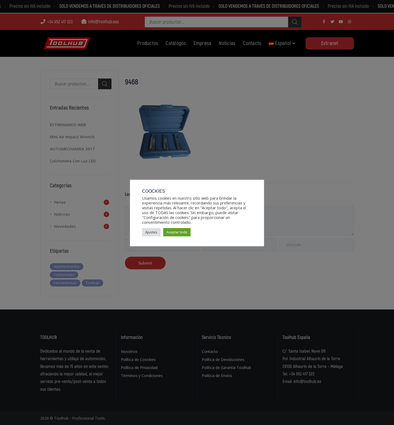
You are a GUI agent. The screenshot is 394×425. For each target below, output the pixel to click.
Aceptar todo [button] (176, 232)
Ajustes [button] (151, 232)
